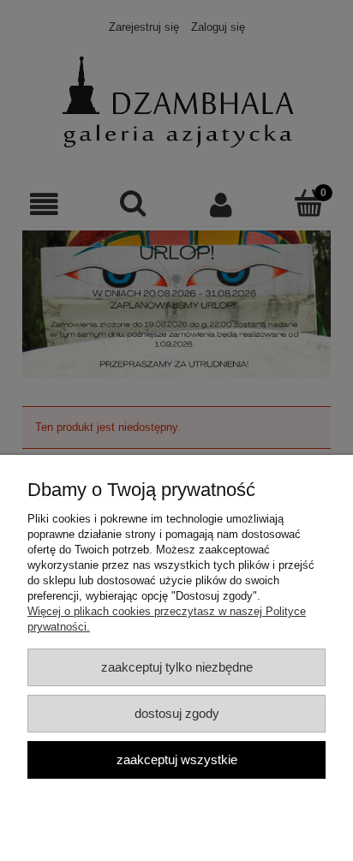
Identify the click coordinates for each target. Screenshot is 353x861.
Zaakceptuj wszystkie (177, 759)
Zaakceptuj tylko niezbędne (177, 667)
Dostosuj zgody (177, 713)
